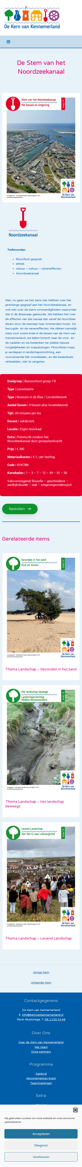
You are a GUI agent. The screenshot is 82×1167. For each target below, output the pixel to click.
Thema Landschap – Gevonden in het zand (41, 669)
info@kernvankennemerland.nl (42, 1015)
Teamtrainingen (41, 1083)
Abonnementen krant (41, 1078)
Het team (41, 1047)
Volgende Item (41, 982)
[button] (75, 1110)
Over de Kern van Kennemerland (41, 1042)
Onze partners (41, 1051)
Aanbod (41, 1073)
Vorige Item (41, 972)
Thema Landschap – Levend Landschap (38, 938)
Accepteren (41, 1134)
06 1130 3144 (55, 1019)
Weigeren (41, 1145)
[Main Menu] (8, 41)
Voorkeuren (41, 1157)
